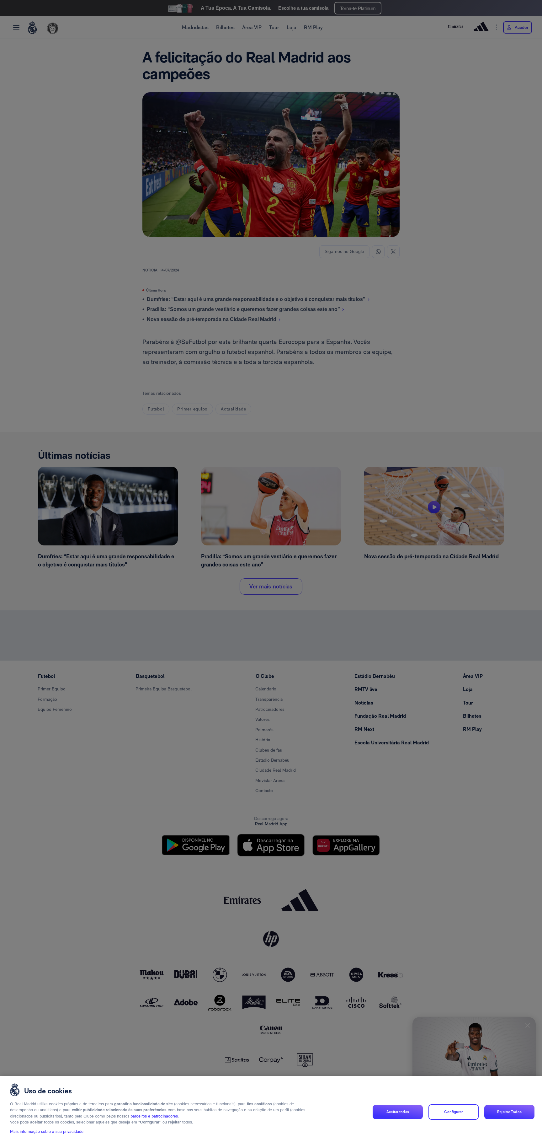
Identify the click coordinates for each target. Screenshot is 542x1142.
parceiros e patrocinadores (154, 1116)
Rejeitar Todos (509, 1112)
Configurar (453, 1112)
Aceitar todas (397, 1112)
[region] (271, 1109)
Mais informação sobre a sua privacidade (46, 1131)
